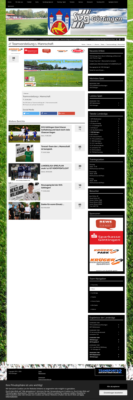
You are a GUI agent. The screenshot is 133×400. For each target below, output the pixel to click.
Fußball (29, 2)
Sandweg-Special (48, 2)
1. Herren (96, 44)
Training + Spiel (61, 2)
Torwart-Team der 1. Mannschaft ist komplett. (103, 61)
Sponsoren (11, 6)
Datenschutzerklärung (44, 379)
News (102, 44)
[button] (31, 113)
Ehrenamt (90, 2)
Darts (37, 2)
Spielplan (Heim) (113, 2)
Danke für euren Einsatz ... (52, 204)
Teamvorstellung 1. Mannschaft (115, 44)
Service (81, 2)
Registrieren (122, 10)
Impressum (41, 377)
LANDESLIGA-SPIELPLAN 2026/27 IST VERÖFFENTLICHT (105, 64)
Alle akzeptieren (113, 387)
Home (9, 2)
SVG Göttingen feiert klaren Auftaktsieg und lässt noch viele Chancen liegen (55, 129)
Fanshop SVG (100, 2)
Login (115, 10)
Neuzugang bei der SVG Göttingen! (100, 67)
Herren (89, 44)
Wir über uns (19, 2)
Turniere (72, 2)
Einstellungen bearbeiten (113, 393)
